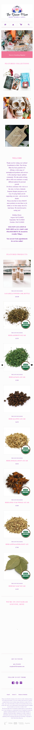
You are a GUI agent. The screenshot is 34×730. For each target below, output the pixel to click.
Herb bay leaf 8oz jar (17, 586)
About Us (14, 694)
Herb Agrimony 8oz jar (17, 335)
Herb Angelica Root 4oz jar (17, 461)
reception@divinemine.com (17, 666)
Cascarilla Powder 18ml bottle (17, 293)
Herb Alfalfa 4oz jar (17, 377)
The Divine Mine (17, 291)
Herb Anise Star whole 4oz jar (17, 502)
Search (8, 694)
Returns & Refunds (23, 694)
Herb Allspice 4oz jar (17, 419)
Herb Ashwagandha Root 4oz (17, 544)
